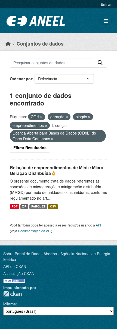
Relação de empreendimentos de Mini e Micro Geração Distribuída (56, 170)
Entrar (106, 4)
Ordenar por (21, 78)
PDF (14, 206)
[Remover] (41, 117)
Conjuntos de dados (40, 43)
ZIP (24, 206)
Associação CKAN (18, 273)
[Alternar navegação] (106, 21)
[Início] (8, 43)
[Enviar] (100, 63)
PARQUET (38, 206)
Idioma (9, 303)
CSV (53, 206)
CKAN (12, 294)
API (98, 225)
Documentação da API (34, 230)
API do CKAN (14, 266)
